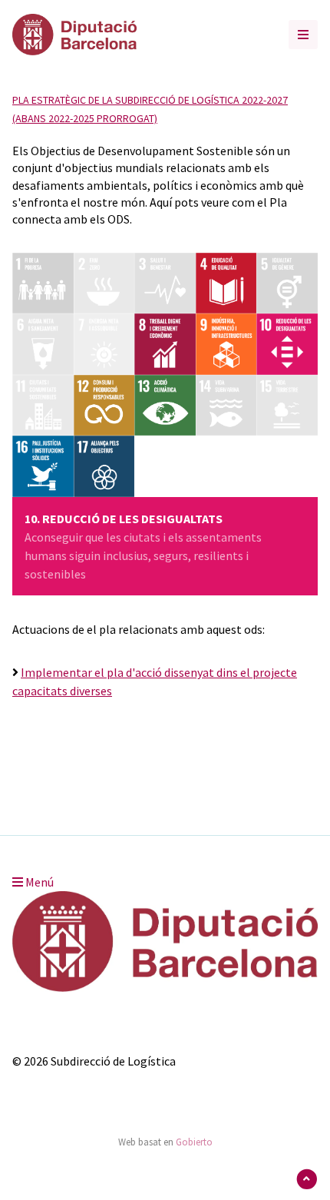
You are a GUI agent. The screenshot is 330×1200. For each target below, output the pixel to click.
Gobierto (194, 1141)
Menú (38, 882)
